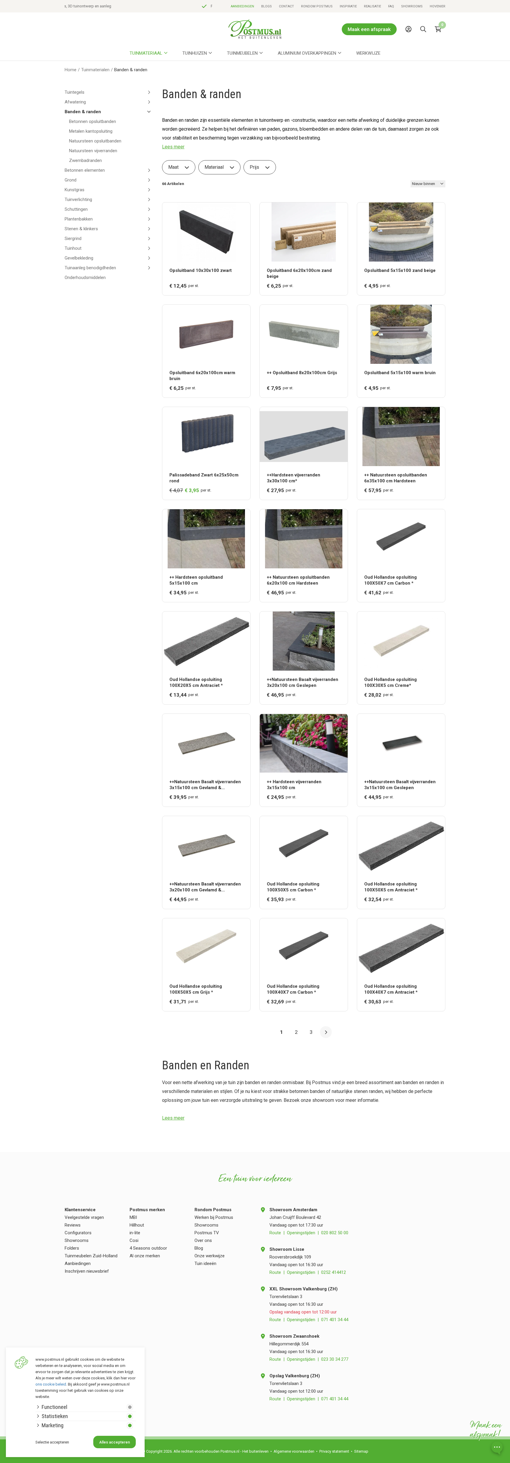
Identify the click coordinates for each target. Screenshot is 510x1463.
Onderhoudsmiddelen (85, 277)
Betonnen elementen (85, 170)
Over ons (203, 1240)
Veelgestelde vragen (84, 1217)
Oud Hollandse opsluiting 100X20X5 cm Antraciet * (196, 682)
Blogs (266, 6)
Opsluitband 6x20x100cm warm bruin (202, 375)
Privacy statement (334, 1451)
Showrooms (412, 6)
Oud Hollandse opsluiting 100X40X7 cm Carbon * (293, 989)
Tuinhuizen (194, 53)
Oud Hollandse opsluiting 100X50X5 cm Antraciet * (391, 887)
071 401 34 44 (334, 1319)
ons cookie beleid (50, 1384)
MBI (133, 1217)
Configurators (78, 1232)
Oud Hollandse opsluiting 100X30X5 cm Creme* (390, 682)
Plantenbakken (79, 219)
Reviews (73, 1225)
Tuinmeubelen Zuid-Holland (91, 1255)
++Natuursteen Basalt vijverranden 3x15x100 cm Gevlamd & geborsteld (205, 785)
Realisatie (372, 6)
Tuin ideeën (205, 1263)
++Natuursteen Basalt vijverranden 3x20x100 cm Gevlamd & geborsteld (205, 887)
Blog (198, 1248)
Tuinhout (73, 248)
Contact (286, 6)
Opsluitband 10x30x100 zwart (200, 270)
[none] (425, 42)
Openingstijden (301, 1232)
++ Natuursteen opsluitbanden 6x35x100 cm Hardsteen (395, 478)
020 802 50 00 (334, 1232)
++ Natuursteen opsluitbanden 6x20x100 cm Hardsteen (298, 580)
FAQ (391, 6)
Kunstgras (74, 189)
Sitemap (361, 1451)
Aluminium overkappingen (307, 53)
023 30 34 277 (334, 1359)
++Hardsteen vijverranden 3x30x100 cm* (293, 478)
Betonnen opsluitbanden (92, 121)
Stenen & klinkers (81, 228)
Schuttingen (76, 209)
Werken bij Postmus (213, 1217)
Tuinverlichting (78, 199)
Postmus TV (206, 1232)
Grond (70, 180)
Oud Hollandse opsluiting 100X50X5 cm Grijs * (195, 989)
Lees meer (173, 147)
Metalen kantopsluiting (90, 131)
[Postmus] (255, 29)
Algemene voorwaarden (294, 1451)
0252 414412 (333, 1272)
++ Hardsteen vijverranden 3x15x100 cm (294, 784)
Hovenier (437, 6)
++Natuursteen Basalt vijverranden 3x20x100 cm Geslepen (302, 682)
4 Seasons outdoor (148, 1248)
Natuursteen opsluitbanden (95, 141)
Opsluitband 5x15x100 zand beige (400, 270)
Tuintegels (74, 92)
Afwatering (75, 102)
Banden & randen (83, 111)
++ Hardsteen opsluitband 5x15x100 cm (196, 580)
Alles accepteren (114, 1442)
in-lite (135, 1232)
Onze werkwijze (209, 1255)
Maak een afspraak (369, 29)
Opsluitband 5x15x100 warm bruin (400, 372)
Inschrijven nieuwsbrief (87, 1271)
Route (275, 1232)
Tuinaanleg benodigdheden (90, 267)
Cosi (134, 1240)
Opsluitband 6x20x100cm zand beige (299, 273)
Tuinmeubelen (242, 53)
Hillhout (137, 1225)
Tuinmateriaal (146, 53)
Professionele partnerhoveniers (100, 6)
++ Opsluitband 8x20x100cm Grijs (302, 372)
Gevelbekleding (79, 258)
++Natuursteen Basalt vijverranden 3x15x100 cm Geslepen (400, 784)
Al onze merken (145, 1255)
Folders (72, 1248)
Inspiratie (348, 6)
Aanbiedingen (242, 6)
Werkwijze (368, 53)
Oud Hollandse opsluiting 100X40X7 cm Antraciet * (391, 989)
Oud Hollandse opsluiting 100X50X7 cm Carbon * (390, 580)
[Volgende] (326, 1032)
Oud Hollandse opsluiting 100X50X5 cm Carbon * (293, 887)
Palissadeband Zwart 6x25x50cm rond (203, 478)
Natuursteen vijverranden (93, 150)
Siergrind (73, 238)
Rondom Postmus (317, 6)
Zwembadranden (85, 160)
